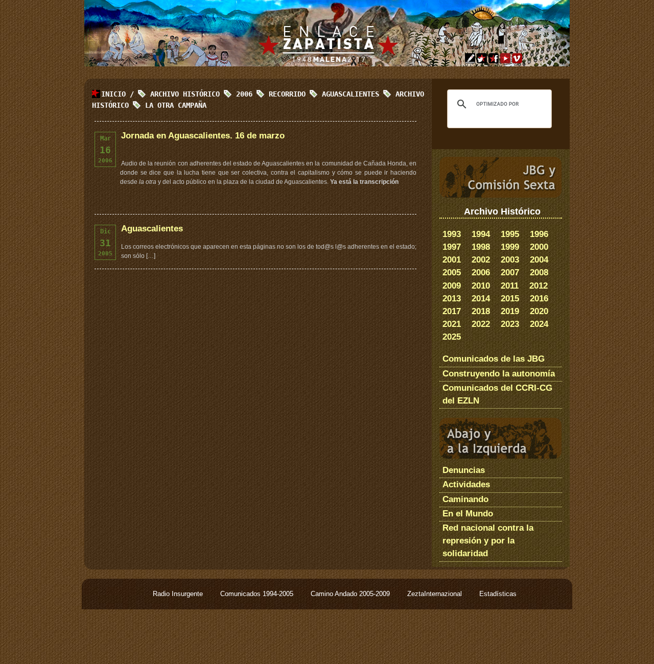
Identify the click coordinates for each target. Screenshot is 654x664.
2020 (539, 311)
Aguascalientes (152, 228)
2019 (510, 311)
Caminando (465, 499)
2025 (451, 337)
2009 (451, 286)
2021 (451, 324)
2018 (481, 311)
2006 (481, 272)
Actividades (466, 484)
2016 (539, 298)
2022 (481, 324)
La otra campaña (175, 105)
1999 (510, 247)
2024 (539, 324)
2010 (481, 286)
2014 (481, 298)
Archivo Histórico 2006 (201, 94)
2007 (510, 272)
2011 (510, 286)
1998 (481, 247)
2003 (510, 260)
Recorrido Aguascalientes (324, 94)
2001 (451, 260)
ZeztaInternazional (435, 594)
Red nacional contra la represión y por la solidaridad (487, 540)
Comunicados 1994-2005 (257, 594)
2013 (451, 298)
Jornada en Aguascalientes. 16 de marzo (203, 135)
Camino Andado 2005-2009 (351, 594)
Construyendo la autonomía (498, 373)
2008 (539, 272)
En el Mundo (467, 513)
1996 (539, 234)
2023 (510, 324)
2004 (539, 260)
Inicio (113, 94)
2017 (451, 311)
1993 (451, 234)
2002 (481, 260)
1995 (510, 234)
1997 (451, 247)
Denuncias (463, 470)
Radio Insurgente (179, 594)
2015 (510, 298)
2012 (538, 286)
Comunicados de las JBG (493, 359)
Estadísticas (498, 594)
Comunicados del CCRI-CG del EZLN (497, 394)
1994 (481, 234)
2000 (539, 247)
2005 (451, 272)
